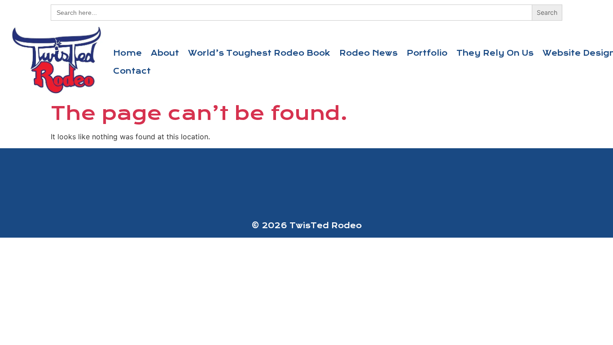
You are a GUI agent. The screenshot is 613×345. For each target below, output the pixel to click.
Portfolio (427, 53)
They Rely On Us (495, 53)
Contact (132, 70)
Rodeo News (368, 53)
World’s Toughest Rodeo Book (259, 53)
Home (127, 53)
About (165, 53)
